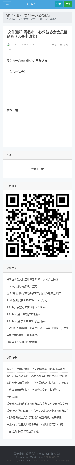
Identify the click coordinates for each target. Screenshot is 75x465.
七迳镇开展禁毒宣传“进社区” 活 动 (26, 307)
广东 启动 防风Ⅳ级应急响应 (23, 431)
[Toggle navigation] (7, 4)
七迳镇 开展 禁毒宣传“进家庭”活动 (26, 321)
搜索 (33, 4)
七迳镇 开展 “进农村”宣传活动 (23, 314)
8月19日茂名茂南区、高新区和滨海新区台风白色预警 (37, 375)
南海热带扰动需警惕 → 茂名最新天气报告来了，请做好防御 (40, 382)
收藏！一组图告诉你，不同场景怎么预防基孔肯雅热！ (37, 368)
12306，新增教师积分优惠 (22, 286)
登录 (58, 4)
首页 (8, 15)
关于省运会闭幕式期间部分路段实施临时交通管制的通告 (38, 403)
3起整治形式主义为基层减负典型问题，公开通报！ (35, 417)
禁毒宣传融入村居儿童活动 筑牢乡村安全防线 (32, 279)
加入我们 (56, 453)
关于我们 (19, 453)
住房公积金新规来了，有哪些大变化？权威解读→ (35, 389)
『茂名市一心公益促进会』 (36, 15)
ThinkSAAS (24, 460)
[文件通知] (15, 32)
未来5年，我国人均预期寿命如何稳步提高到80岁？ (35, 424)
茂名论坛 (38, 457)
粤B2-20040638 (51, 457)
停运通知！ (13, 396)
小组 (16, 15)
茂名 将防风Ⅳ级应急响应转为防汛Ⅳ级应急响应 (34, 293)
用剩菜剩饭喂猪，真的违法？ (23, 335)
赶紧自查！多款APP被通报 (22, 342)
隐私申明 (44, 453)
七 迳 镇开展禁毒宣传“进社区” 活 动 (27, 300)
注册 (67, 4)
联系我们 (31, 453)
